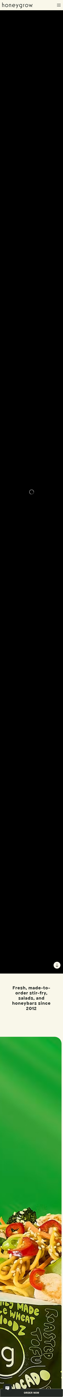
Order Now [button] (31, 1392)
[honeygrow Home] (18, 5)
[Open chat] (7, 1388)
